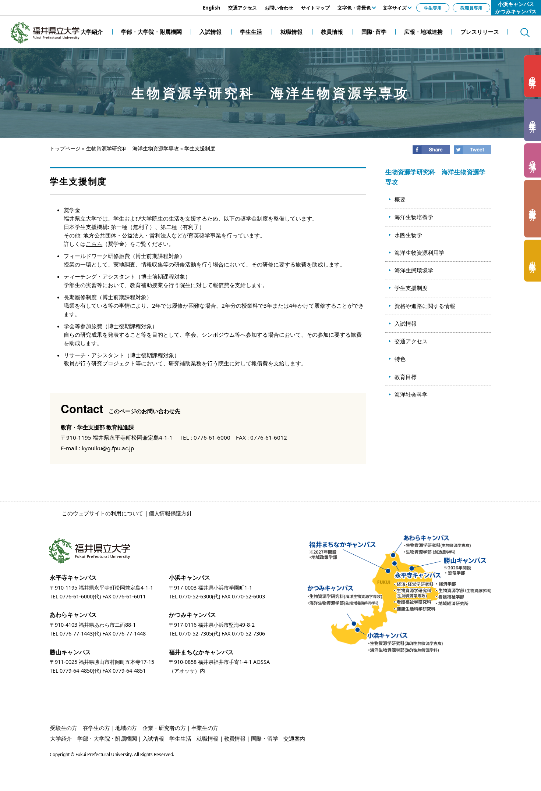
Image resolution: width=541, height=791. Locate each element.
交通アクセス (242, 7)
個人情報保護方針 (170, 513)
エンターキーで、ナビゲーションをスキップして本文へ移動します (83, 3)
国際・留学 (264, 738)
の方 (533, 76)
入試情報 (406, 323)
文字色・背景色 (354, 7)
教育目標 (406, 376)
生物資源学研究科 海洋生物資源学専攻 (132, 148)
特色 (400, 358)
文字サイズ (395, 7)
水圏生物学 (408, 235)
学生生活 (180, 738)
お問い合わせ (279, 7)
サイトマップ (315, 7)
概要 (400, 199)
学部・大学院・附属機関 (107, 738)
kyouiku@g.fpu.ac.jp (108, 448)
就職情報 (207, 738)
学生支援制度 (411, 287)
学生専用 (433, 8)
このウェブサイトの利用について (102, 513)
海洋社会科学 (411, 394)
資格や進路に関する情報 (425, 305)
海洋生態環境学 (414, 270)
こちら (94, 243)
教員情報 (234, 738)
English (211, 7)
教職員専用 (471, 8)
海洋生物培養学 (414, 217)
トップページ (65, 148)
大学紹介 (61, 738)
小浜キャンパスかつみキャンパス (516, 7)
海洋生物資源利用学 (419, 252)
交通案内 (294, 738)
